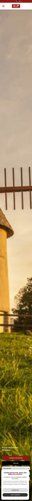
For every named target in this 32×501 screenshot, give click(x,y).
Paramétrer (15, 490)
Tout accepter (15, 495)
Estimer (16, 463)
